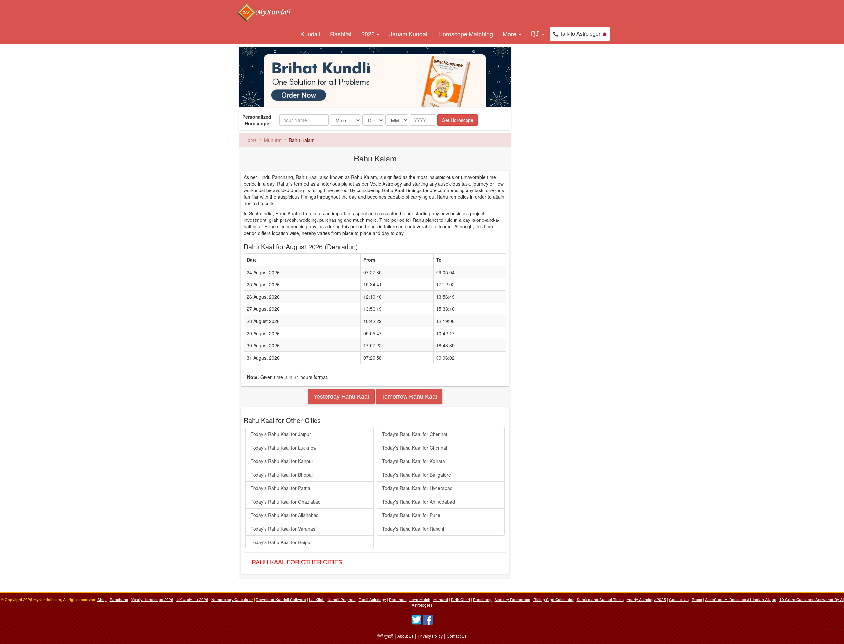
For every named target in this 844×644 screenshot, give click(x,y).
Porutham (398, 599)
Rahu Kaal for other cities (297, 561)
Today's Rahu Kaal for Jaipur (281, 434)
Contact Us (679, 599)
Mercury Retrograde (512, 599)
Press (697, 599)
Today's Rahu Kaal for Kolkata (413, 461)
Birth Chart (460, 599)
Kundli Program (342, 599)
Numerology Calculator (232, 599)
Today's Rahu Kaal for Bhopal (282, 474)
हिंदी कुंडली (385, 636)
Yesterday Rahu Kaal (341, 396)
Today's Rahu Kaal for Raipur (281, 542)
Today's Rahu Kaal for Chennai (414, 434)
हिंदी (536, 33)
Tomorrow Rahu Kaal (409, 396)
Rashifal (340, 33)
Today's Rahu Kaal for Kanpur (282, 461)
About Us (405, 636)
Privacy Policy (430, 636)
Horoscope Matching (465, 33)
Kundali (310, 33)
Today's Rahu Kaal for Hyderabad (417, 488)
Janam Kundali (409, 33)
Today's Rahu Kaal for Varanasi (283, 528)
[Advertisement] (547, 146)
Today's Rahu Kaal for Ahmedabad (418, 501)
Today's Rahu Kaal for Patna (280, 488)
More (510, 33)
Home (250, 140)
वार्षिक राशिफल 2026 (192, 599)
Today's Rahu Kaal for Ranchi (413, 528)
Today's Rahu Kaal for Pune (411, 515)
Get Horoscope (457, 120)
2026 (368, 33)
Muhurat (273, 140)
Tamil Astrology (372, 599)
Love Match (419, 599)
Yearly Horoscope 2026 (152, 599)
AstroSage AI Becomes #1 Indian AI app (740, 599)
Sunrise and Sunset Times (600, 599)
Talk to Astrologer (580, 33)
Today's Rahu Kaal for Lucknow (283, 447)
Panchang (119, 599)
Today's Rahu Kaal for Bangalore (416, 474)
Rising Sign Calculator (553, 599)
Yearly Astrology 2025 (646, 599)
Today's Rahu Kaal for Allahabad (285, 515)
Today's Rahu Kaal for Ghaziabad (286, 501)
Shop (102, 599)
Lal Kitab (317, 599)
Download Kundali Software (281, 599)
